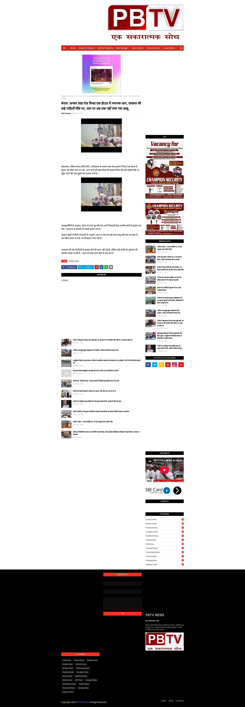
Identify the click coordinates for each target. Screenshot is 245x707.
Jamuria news (67, 676)
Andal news (67, 660)
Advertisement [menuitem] (146, 53)
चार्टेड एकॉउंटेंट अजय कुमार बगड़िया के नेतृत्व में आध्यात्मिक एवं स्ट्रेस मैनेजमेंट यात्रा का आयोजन (101, 411)
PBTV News (66, 113)
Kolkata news (72, 96)
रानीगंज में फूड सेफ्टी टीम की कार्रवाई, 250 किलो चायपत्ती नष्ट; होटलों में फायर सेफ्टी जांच (170, 268)
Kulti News (164, 544)
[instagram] (174, 364)
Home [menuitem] (73, 48)
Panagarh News (164, 548)
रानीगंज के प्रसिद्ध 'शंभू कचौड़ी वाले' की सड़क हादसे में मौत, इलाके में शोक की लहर (97, 401)
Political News (164, 556)
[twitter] (154, 364)
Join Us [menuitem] (159, 53)
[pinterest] (168, 364)
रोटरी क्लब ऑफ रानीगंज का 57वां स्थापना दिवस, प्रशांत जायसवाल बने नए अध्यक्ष (169, 258)
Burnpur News (68, 668)
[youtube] (181, 364)
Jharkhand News (164, 536)
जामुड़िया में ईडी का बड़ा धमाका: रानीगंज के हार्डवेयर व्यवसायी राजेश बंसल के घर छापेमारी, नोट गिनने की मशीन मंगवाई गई (106, 361)
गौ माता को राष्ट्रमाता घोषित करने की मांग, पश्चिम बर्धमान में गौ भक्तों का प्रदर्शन (169, 278)
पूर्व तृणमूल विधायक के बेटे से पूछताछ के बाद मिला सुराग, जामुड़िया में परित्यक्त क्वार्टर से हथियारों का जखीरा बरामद (169, 335)
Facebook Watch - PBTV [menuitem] (116, 53)
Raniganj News (164, 560)
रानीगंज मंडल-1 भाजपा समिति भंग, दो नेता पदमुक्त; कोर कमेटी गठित (93, 421)
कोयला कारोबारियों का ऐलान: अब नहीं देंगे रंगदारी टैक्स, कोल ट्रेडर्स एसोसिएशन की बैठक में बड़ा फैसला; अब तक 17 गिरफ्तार (106, 433)
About (171, 701)
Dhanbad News (164, 528)
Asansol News (164, 519)
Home (163, 701)
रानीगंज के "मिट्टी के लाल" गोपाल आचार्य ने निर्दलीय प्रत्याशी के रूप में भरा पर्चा (96, 381)
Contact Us (180, 701)
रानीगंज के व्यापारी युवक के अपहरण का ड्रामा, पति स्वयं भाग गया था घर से (94, 391)
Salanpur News (164, 564)
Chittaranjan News (82, 668)
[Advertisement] (164, 93)
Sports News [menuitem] (137, 48)
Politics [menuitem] (133, 53)
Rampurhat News (69, 688)
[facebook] (148, 364)
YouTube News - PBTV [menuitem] (92, 53)
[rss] (161, 364)
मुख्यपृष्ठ (63, 96)
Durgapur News (164, 532)
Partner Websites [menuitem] (105, 48)
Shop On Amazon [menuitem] (86, 48)
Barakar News (68, 664)
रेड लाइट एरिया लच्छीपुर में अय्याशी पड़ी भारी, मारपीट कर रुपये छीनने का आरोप (95, 370)
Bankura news (164, 523)
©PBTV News (82, 702)
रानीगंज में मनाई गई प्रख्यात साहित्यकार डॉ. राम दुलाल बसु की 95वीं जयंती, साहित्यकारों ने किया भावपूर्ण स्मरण (170, 300)
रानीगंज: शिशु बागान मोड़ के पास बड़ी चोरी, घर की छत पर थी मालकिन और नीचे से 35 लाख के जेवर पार (102, 340)
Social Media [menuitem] (169, 48)
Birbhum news (81, 664)
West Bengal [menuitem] (121, 48)
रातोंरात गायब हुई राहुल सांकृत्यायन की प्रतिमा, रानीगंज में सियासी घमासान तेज (95, 350)
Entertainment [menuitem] (153, 48)
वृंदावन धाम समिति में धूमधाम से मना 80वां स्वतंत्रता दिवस (169, 288)
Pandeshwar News (164, 552)
